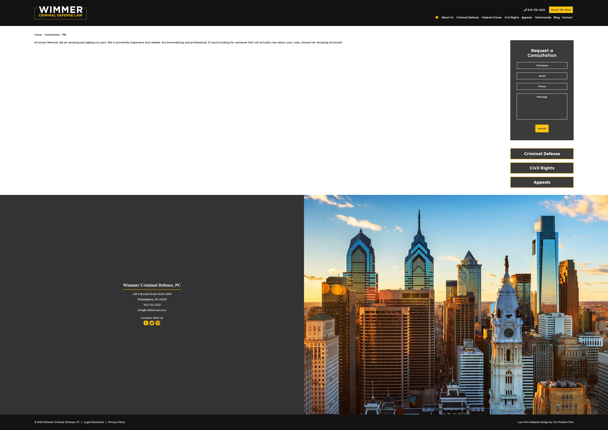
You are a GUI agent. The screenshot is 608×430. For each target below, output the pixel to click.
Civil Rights (512, 17)
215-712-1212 (536, 9)
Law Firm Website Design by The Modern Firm (546, 422)
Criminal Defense (467, 17)
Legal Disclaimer (93, 422)
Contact (567, 17)
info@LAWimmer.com (152, 310)
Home (437, 17)
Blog (557, 17)
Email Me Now (561, 9)
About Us (447, 17)
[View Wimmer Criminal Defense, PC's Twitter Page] (152, 324)
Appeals (527, 17)
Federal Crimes (492, 17)
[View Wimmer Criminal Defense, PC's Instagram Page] (157, 324)
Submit (542, 128)
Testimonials (543, 17)
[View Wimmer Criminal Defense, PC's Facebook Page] (146, 324)
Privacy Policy (116, 422)
